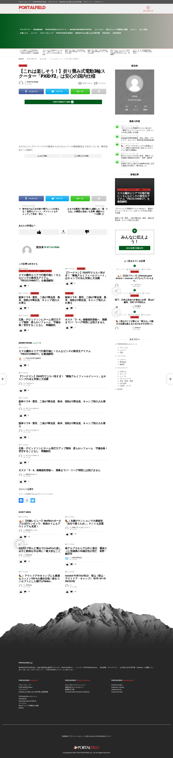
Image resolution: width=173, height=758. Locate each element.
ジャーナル (99, 29)
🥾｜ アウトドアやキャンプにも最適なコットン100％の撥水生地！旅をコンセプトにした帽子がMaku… (39, 578)
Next (153, 53)
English (106, 33)
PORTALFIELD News (39, 2)
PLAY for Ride (134, 100)
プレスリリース (125, 379)
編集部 (122, 364)
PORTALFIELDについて (54, 670)
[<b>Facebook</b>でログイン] (21, 500)
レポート (123, 360)
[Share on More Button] (99, 91)
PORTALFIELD (32, 7)
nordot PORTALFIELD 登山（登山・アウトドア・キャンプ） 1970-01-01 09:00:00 (85, 578)
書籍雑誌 (123, 362)
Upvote (39, 232)
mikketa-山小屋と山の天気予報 (70, 2)
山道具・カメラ (45, 271)
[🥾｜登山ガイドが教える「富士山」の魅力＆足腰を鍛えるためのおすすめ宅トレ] (134, 312)
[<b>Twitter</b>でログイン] (32, 500)
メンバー (34, 33)
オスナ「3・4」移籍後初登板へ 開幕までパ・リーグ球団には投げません (143, 51)
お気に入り (24, 33)
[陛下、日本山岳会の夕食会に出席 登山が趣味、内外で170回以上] (134, 291)
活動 (121, 352)
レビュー (123, 350)
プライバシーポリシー (76, 736)
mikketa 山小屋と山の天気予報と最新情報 (33, 692)
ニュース (23, 271)
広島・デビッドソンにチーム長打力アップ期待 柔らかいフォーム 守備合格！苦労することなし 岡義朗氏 (120, 52)
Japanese (116, 33)
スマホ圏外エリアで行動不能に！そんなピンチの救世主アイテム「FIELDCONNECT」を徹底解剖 (29, 51)
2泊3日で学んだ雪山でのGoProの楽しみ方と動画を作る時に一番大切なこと (40, 549)
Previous (20, 53)
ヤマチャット (98, 2)
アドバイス (124, 348)
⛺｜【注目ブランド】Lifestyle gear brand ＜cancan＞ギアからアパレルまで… (135, 278)
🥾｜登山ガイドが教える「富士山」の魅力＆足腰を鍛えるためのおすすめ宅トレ (134, 322)
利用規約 (65, 736)
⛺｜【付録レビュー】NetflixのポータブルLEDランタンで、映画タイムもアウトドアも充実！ (40, 523)
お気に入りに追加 (82, 156)
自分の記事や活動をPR (134, 248)
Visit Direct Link (61, 102)
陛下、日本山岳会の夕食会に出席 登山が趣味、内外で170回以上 (134, 301)
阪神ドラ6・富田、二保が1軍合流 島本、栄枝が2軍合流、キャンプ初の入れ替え (75, 51)
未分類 (119, 389)
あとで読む (144, 29)
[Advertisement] (63, 125)
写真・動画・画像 (126, 381)
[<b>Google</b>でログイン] (27, 500)
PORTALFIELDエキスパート (55, 29)
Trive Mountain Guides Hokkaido (77, 692)
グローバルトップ (25, 2)
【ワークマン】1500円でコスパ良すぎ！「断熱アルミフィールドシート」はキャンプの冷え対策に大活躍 (52, 52)
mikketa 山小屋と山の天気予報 (87, 33)
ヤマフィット (87, 2)
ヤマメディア (52, 2)
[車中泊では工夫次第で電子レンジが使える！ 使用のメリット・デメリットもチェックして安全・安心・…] (3, 379)
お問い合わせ (90, 736)
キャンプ (123, 374)
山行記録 (123, 383)
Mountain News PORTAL (81, 29)
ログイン (133, 29)
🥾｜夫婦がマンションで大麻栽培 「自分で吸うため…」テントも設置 (85, 522)
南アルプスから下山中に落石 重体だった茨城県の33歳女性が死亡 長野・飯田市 (86, 550)
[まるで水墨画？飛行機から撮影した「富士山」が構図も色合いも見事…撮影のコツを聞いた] (170, 379)
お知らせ (123, 371)
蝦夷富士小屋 (69, 689)
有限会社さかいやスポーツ (74, 687)
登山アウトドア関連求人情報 (117, 29)
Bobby (21, 708)
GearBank (38, 29)
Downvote (87, 232)
